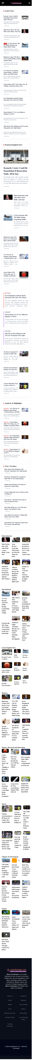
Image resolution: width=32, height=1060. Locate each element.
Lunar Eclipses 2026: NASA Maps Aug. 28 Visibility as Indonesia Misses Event (15, 85)
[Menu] (3, 3)
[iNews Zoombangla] (16, 3)
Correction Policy (10, 1017)
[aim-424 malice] (25, 47)
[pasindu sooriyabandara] (23, 372)
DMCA (10, 1004)
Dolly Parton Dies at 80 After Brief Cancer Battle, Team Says (12, 31)
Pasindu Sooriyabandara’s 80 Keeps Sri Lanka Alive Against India (11, 369)
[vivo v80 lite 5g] (25, 73)
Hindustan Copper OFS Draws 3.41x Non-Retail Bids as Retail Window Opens (12, 59)
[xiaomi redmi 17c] (25, 453)
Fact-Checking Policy (23, 1018)
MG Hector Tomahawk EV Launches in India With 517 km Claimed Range (11, 354)
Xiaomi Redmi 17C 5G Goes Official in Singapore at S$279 (14, 113)
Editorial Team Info (10, 1013)
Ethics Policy (23, 1013)
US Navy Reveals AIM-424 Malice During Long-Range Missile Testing (12, 45)
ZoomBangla (16, 1048)
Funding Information (10, 1025)
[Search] (29, 3)
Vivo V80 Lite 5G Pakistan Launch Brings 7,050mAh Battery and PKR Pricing (11, 72)
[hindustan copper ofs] (25, 60)
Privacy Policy (23, 1004)
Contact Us (23, 996)
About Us (9, 996)
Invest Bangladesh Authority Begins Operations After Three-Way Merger (13, 99)
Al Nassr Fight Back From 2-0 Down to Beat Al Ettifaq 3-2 (11, 385)
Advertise (23, 1000)
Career (10, 1000)
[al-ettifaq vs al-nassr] (23, 389)
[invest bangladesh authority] (25, 439)
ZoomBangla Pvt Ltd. (14, 1046)
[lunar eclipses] (25, 425)
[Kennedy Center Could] (25, 19)
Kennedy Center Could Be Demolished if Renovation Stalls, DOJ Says (11, 18)
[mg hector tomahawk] (23, 356)
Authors (23, 1009)
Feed (9, 1009)
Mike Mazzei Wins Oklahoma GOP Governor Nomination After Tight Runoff (16, 127)
